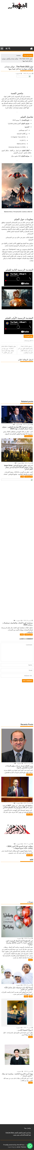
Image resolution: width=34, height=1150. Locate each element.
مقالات (21, 634)
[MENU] (1, 48)
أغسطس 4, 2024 (27, 424)
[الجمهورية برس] (31, 48)
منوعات (30, 960)
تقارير (22, 476)
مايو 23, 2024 (28, 463)
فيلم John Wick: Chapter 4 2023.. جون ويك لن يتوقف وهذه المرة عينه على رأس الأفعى (9, 349)
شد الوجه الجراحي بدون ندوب (22, 1135)
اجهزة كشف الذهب (20, 1132)
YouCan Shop (9, 1132)
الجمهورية (18, 73)
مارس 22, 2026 (27, 985)
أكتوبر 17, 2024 (27, 844)
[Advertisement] (17, 29)
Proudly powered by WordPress (13, 1145)
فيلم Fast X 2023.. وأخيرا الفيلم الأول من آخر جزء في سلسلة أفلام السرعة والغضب (25, 349)
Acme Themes (21, 1147)
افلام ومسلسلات (28, 340)
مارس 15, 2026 (27, 1027)
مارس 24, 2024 (27, 620)
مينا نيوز (28, 1132)
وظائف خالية (29, 774)
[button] (30, 1146)
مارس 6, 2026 (27, 1071)
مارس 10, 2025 (27, 803)
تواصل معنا (27, 1128)
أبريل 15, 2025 (27, 763)
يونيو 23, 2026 (27, 938)
